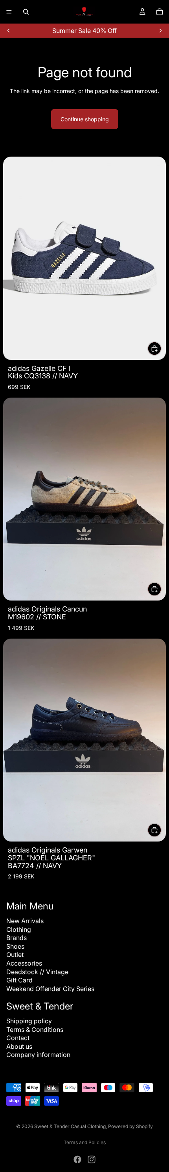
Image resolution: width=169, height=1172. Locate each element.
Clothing (18, 929)
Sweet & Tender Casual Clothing (70, 1126)
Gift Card (19, 980)
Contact (17, 1038)
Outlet (15, 954)
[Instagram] (91, 1159)
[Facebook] (77, 1159)
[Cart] (159, 11)
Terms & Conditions (34, 1029)
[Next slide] (160, 30)
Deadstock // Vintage (37, 972)
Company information (38, 1055)
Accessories (24, 963)
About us (19, 1046)
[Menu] (9, 12)
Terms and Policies (85, 1142)
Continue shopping (85, 119)
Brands (16, 938)
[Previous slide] (8, 30)
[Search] (26, 11)
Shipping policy (29, 1021)
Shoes (15, 946)
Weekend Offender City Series (50, 989)
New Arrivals (25, 921)
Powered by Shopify (130, 1126)
